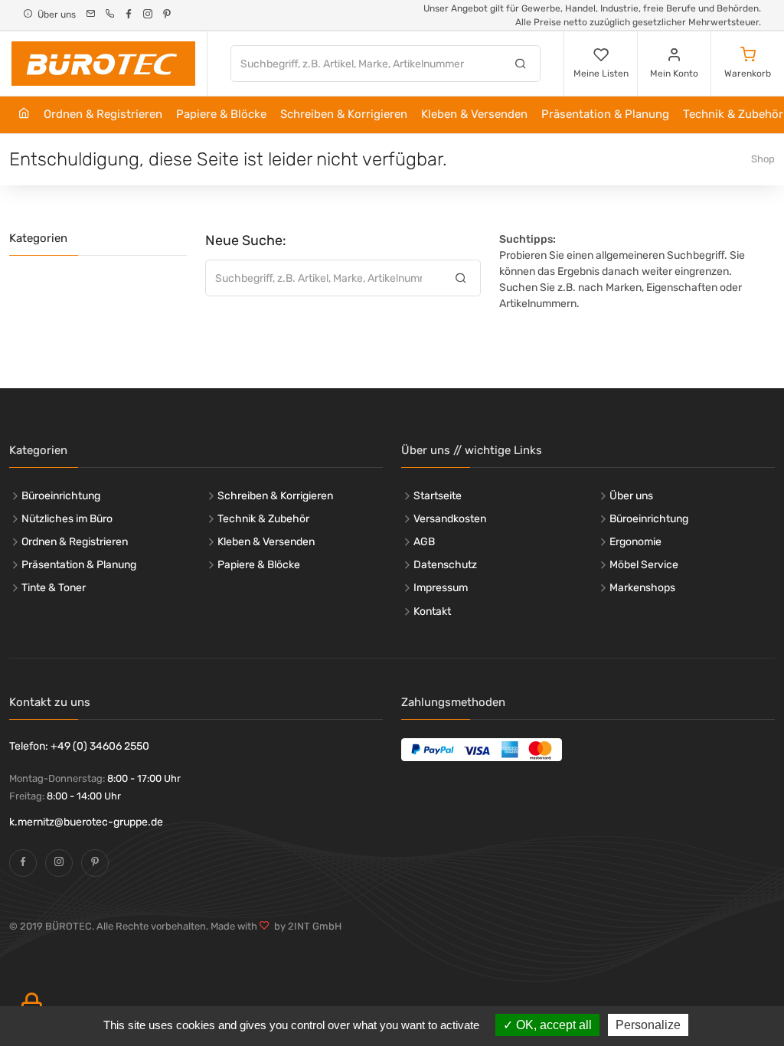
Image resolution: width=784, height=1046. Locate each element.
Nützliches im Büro (67, 518)
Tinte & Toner (53, 587)
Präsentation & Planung (605, 114)
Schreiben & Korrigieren (343, 114)
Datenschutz (445, 564)
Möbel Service (643, 564)
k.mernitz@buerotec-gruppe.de (86, 822)
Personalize (648, 1024)
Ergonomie (635, 541)
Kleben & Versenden (474, 114)
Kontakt (432, 611)
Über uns (631, 495)
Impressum (440, 587)
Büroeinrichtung (60, 495)
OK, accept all (552, 1024)
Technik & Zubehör (263, 518)
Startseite (437, 495)
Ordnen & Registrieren (103, 114)
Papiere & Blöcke (221, 114)
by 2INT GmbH (305, 926)
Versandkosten (449, 518)
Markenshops (642, 587)
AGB (424, 541)
